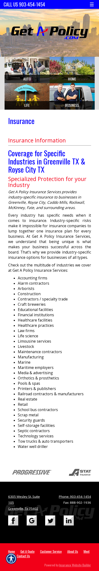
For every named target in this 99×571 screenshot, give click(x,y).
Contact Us (23, 556)
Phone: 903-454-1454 (75, 496)
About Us (72, 551)
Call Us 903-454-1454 (24, 4)
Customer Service (51, 551)
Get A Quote (27, 551)
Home (11, 551)
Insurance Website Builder (75, 565)
